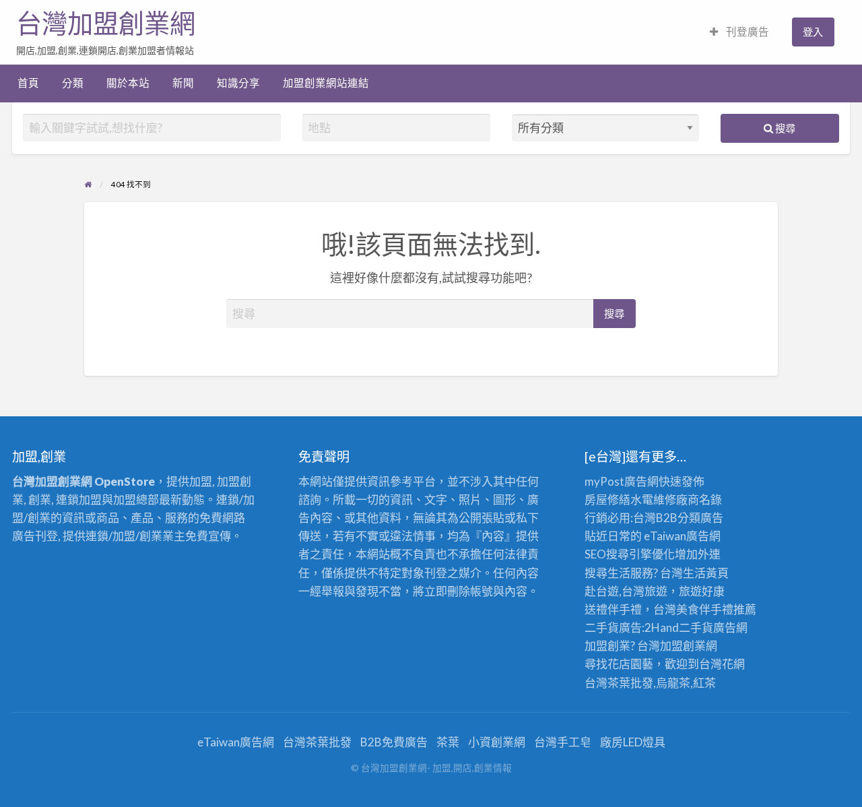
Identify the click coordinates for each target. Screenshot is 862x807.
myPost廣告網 (622, 481)
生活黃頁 (706, 573)
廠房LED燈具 (632, 742)
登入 (813, 32)
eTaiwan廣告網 (682, 536)
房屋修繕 (607, 499)
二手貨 (696, 627)
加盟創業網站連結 (326, 83)
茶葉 (447, 742)
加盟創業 (683, 646)
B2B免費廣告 (394, 742)
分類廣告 (700, 518)
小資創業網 (496, 742)
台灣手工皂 (562, 742)
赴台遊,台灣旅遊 (626, 591)
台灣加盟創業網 (105, 23)
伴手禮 (716, 609)
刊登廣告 (746, 32)
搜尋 (784, 128)
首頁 (28, 83)
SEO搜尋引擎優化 (630, 554)
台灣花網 (722, 664)
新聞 (183, 83)
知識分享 (238, 83)
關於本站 (128, 83)
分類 (73, 83)
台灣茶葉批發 (619, 683)
